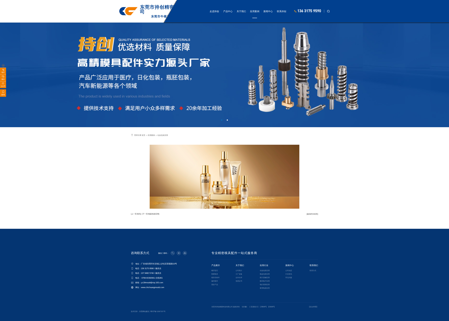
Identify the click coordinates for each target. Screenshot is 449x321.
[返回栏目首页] (312, 214)
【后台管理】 (313, 306)
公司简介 (239, 270)
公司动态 (288, 270)
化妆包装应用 (265, 270)
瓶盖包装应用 (265, 274)
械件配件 (214, 281)
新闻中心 (268, 11)
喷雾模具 (214, 274)
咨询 (3, 93)
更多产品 (214, 284)
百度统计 (254, 306)
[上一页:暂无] (136, 214)
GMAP (271, 306)
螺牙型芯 (214, 270)
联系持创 (281, 11)
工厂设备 (239, 274)
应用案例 (254, 11)
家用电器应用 (265, 288)
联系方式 (313, 270)
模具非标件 (215, 277)
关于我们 (241, 11)
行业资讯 (288, 274)
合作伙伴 (239, 277)
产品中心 (228, 11)
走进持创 (214, 11)
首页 (143, 135)
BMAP (263, 306)
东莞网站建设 (144, 311)
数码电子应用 (265, 281)
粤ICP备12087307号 (157, 311)
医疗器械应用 (265, 277)
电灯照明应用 (265, 284)
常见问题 (288, 277)
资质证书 (239, 281)
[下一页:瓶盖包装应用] (150, 214)
